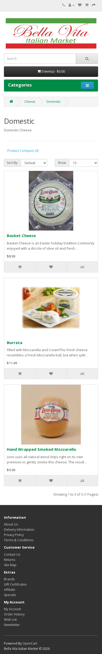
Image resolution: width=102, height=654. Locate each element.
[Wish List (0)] (80, 5)
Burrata (14, 342)
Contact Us (12, 554)
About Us (11, 524)
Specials (10, 595)
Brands (9, 579)
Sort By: (12, 162)
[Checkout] (93, 5)
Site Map (10, 565)
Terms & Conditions (18, 540)
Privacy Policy (14, 535)
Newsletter (12, 625)
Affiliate (9, 589)
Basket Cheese (21, 235)
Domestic (54, 101)
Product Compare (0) (22, 150)
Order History (14, 614)
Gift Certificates (15, 584)
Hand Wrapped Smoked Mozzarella (41, 449)
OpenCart (29, 643)
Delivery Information (19, 529)
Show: (62, 162)
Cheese (29, 101)
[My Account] (72, 5)
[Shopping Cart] (86, 5)
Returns (9, 559)
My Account (12, 609)
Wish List (10, 619)
